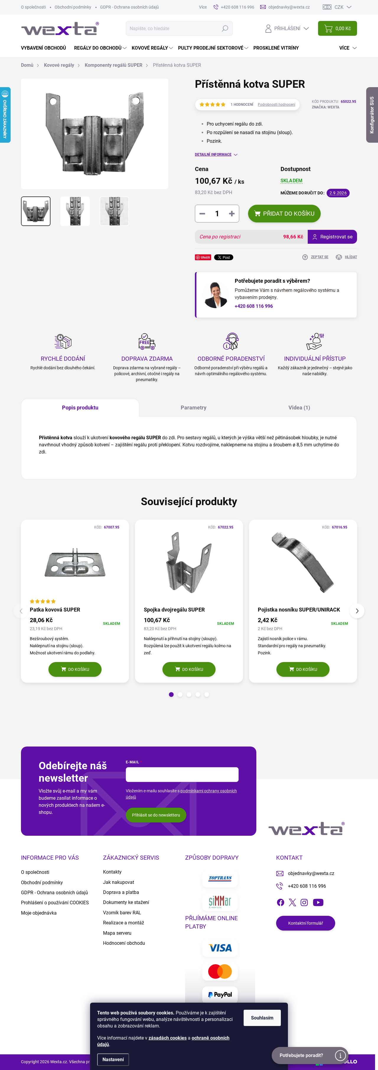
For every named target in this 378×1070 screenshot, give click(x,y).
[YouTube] (318, 901)
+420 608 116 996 (254, 306)
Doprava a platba (121, 892)
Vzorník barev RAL (122, 912)
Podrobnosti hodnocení (276, 105)
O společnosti (33, 7)
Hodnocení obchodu (124, 943)
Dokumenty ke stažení (126, 902)
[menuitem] (46, 48)
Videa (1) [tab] (299, 407)
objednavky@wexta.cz (311, 873)
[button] (171, 694)
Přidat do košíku (289, 213)
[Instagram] (304, 901)
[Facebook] (280, 901)
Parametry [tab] (193, 407)
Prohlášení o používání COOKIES (55, 902)
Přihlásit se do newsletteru (156, 815)
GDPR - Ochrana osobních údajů (129, 7)
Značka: (325, 107)
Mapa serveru (117, 933)
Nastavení (113, 1059)
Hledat (225, 28)
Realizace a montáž (123, 923)
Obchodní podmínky (73, 7)
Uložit (205, 257)
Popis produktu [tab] (80, 407)
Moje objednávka (39, 913)
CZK (339, 7)
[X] (292, 901)
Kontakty (112, 872)
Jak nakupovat (118, 882)
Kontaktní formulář (305, 923)
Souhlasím (262, 1018)
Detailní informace (213, 154)
